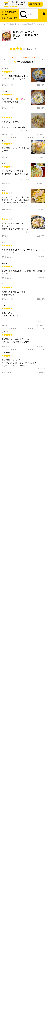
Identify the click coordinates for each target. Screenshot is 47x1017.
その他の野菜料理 (26, 24)
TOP (4, 24)
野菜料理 (13, 24)
